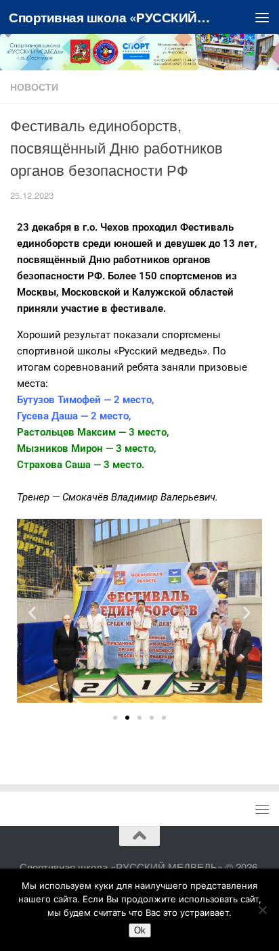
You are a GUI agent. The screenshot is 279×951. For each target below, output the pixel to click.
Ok (140, 930)
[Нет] (262, 910)
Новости (34, 86)
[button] (32, 613)
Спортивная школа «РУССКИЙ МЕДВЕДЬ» (109, 16)
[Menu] (262, 17)
